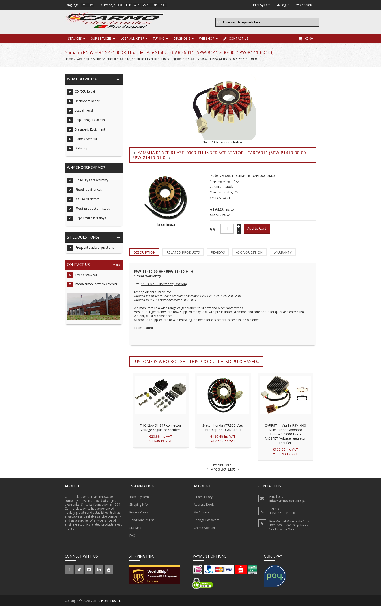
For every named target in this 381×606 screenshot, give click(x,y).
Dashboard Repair (87, 101)
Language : (72, 5)
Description (144, 252)
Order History (203, 497)
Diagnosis (182, 38)
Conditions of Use (142, 520)
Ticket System (139, 497)
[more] (116, 79)
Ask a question (249, 252)
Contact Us (238, 38)
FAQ (132, 535)
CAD (145, 5)
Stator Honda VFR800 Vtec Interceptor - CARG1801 (222, 427)
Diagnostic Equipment (90, 129)
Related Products (183, 252)
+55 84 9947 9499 (87, 275)
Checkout (306, 5)
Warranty (283, 252)
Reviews (218, 252)
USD (154, 5)
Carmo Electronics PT (105, 601)
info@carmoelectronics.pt (287, 500)
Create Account (204, 528)
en (84, 5)
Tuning (159, 38)
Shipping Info (138, 504)
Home (69, 59)
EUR (128, 5)
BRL (163, 5)
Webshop (206, 38)
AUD (137, 5)
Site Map (135, 528)
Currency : (108, 5)
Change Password (206, 520)
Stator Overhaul (86, 139)
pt (91, 5)
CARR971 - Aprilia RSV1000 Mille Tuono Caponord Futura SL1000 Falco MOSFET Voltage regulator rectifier (285, 434)
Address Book (204, 504)
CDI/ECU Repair (85, 91)
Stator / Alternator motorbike (111, 59)
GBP (120, 5)
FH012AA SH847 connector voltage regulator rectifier (160, 427)
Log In (285, 5)
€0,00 (309, 38)
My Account (202, 512)
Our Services (101, 38)
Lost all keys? (132, 38)
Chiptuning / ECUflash (90, 120)
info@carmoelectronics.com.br (96, 284)
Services (75, 38)
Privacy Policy (138, 512)
